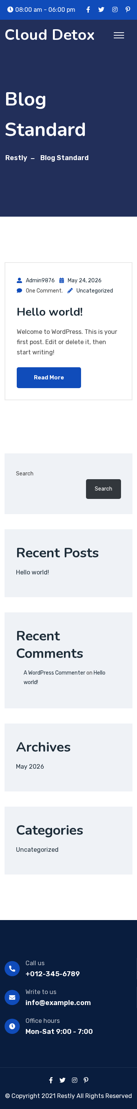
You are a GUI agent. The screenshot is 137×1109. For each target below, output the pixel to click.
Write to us (40, 992)
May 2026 (30, 766)
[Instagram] (74, 1080)
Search (24, 473)
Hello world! (50, 312)
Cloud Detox (50, 35)
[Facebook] (51, 1080)
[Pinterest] (86, 1080)
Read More (49, 377)
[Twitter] (62, 1080)
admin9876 (40, 280)
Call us (35, 963)
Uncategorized (94, 291)
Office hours (42, 1020)
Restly (16, 158)
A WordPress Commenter (54, 673)
